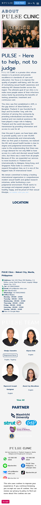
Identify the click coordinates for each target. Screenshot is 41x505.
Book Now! (19, 3)
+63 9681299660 (11, 286)
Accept (5, 501)
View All (20, 400)
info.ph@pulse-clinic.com (15, 288)
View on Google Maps (12, 311)
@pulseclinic (10, 291)
